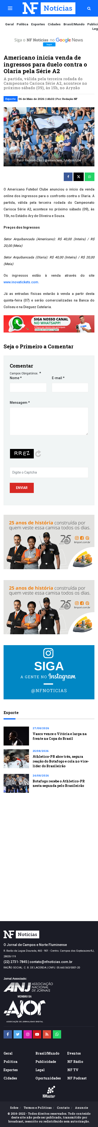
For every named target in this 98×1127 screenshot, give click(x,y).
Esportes (38, 24)
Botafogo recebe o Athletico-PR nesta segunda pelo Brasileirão (59, 783)
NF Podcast (77, 1078)
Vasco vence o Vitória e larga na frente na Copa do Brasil (60, 736)
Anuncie (81, 1107)
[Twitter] (18, 1034)
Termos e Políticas (38, 1107)
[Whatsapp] (57, 1034)
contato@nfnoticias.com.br (51, 962)
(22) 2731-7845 (15, 962)
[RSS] (47, 1034)
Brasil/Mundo (74, 24)
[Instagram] (28, 1034)
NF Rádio (75, 1061)
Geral (9, 24)
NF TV (72, 1070)
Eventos (74, 1053)
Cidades (54, 24)
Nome (16, 378)
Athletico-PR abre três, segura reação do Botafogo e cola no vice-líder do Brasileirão (61, 761)
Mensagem (20, 402)
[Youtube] (37, 1034)
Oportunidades (48, 1078)
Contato (63, 1107)
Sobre (14, 1107)
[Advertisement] (49, 865)
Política (22, 24)
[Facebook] (8, 1034)
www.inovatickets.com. (21, 282)
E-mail (58, 378)
